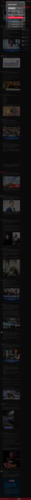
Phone (20, 8)
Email (12, 8)
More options (16, 26)
